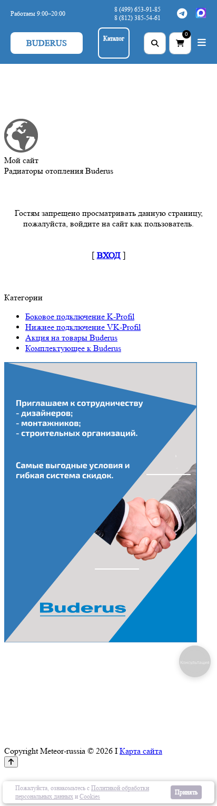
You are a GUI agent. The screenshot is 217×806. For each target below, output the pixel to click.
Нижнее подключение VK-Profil (83, 327)
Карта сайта (141, 751)
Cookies (90, 796)
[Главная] (21, 150)
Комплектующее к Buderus (73, 348)
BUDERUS (46, 43)
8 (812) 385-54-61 (137, 18)
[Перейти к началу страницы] (11, 761)
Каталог (113, 38)
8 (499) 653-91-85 (137, 9)
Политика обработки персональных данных (155, 776)
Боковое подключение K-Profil (79, 316)
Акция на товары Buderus (71, 338)
